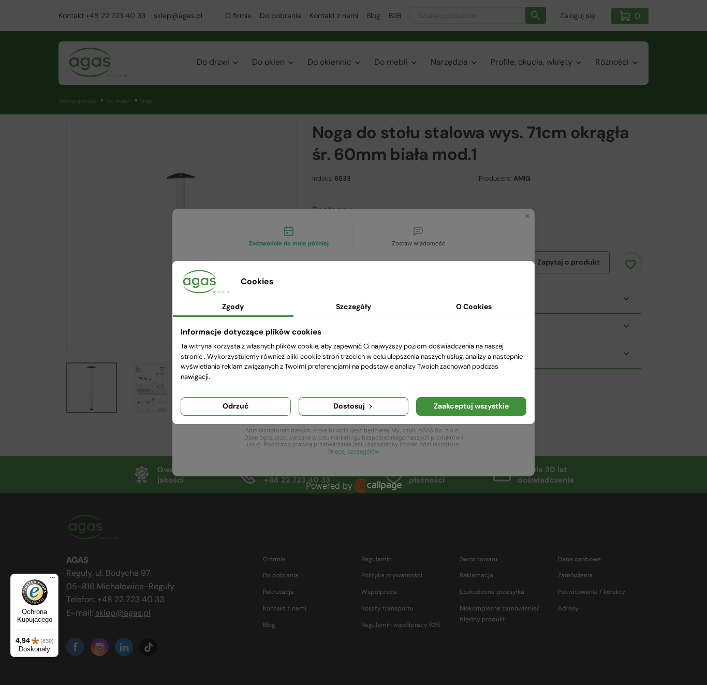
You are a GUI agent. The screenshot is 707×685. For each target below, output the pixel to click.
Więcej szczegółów (353, 451)
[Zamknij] (527, 216)
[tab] (289, 237)
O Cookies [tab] (474, 306)
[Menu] (52, 580)
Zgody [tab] (233, 306)
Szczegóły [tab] (353, 306)
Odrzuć (236, 406)
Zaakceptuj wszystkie (471, 406)
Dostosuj (349, 406)
